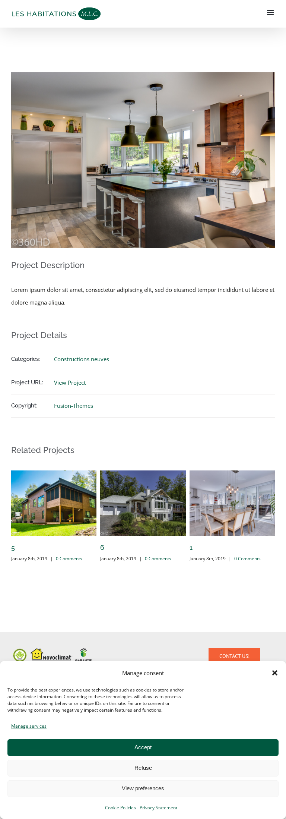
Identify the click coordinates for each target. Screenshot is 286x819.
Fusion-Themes (73, 405)
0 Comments (69, 558)
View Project (70, 382)
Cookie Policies (120, 807)
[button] (275, 673)
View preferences (143, 788)
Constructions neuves (81, 359)
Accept (143, 747)
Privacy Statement (158, 807)
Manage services (29, 726)
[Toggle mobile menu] (271, 12)
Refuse (143, 768)
